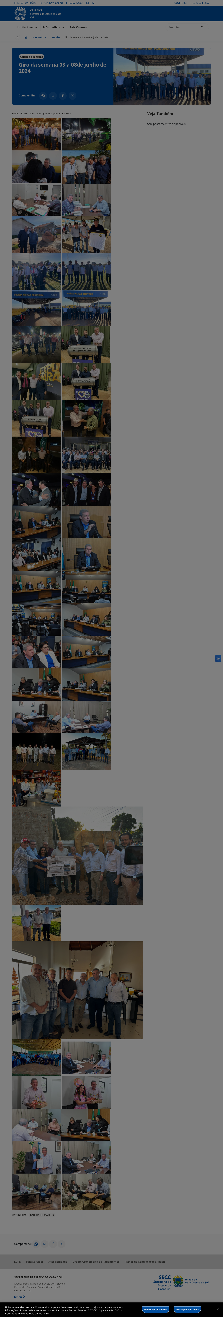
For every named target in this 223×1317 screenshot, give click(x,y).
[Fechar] (217, 1309)
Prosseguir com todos (187, 1309)
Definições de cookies (155, 1309)
